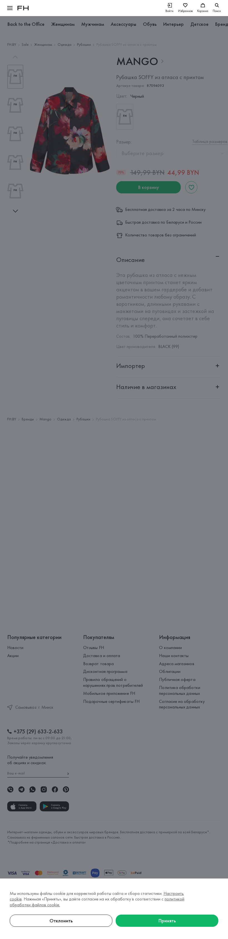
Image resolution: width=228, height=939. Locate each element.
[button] (10, 8)
